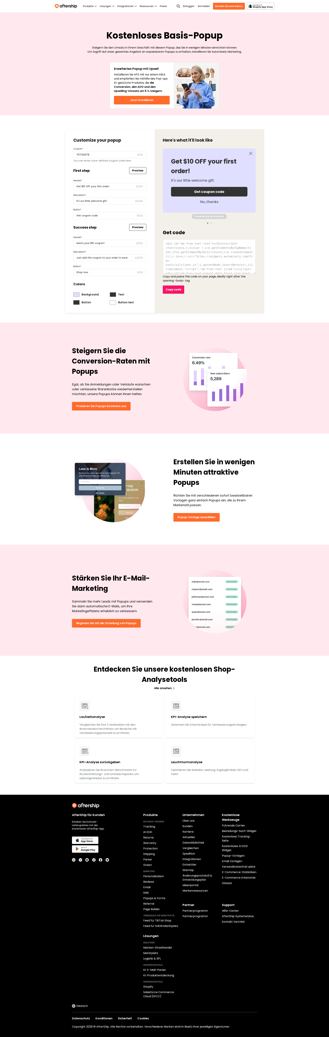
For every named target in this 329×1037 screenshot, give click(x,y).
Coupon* (78, 148)
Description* (79, 195)
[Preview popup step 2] (211, 223)
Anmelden (204, 6)
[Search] (178, 6)
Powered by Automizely (209, 216)
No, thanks (209, 201)
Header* (77, 180)
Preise (163, 6)
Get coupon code (209, 191)
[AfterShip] (67, 6)
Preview (137, 170)
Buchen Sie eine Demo (229, 6)
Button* (77, 209)
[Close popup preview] (250, 153)
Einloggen (188, 6)
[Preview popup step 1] (208, 223)
